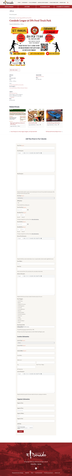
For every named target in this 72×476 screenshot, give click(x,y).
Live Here (27, 6)
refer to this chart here (35, 219)
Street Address (19, 355)
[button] (20, 153)
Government (20, 315)
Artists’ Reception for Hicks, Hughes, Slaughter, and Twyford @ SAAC (23, 131)
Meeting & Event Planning (43, 2)
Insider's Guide (63, 2)
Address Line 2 (19, 360)
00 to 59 (23, 217)
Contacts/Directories (54, 2)
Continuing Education (21, 309)
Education (19, 310)
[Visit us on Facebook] (36, 468)
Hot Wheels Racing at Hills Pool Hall (53, 123)
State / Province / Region (40, 364)
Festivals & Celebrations (21, 314)
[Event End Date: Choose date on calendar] (27, 224)
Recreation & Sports (24, 88)
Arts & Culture (20, 301)
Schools (19, 322)
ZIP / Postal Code (20, 369)
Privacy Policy (34, 464)
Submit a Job (57, 472)
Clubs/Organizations (21, 306)
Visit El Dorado (9, 6)
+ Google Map (11, 97)
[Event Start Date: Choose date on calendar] (27, 209)
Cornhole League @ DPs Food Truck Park (16, 85)
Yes (18, 202)
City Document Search (48, 472)
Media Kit (27, 472)
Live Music (19, 319)
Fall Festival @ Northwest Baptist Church (54, 131)
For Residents (24, 2)
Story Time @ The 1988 (33, 123)
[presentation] (17, 115)
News (32, 472)
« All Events (11, 11)
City (18, 364)
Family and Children (17, 88)
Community (11, 88)
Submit (20, 431)
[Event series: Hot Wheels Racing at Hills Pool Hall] (58, 124)
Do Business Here (45, 6)
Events (19, 2)
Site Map (39, 464)
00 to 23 (18, 217)
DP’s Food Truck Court (40, 76)
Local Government (32, 2)
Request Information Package (17, 472)
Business (19, 302)
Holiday (19, 317)
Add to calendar (15, 70)
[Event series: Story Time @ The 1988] (40, 124)
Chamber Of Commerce (22, 304)
